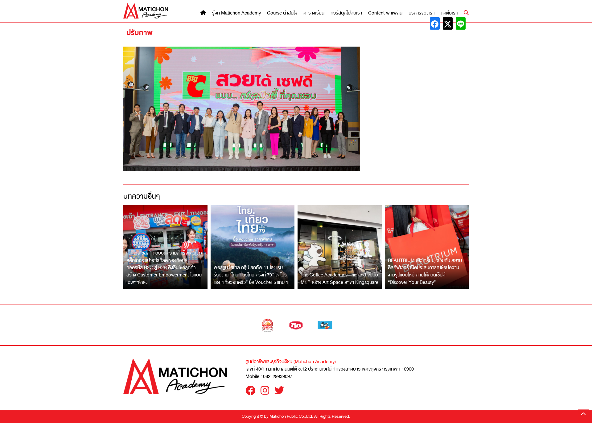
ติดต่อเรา (449, 13)
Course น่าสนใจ (282, 13)
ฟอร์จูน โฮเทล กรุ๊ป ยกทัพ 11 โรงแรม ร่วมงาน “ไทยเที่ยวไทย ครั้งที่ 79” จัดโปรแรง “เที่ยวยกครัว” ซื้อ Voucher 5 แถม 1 (251, 275)
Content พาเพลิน (385, 13)
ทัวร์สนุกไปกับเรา (346, 13)
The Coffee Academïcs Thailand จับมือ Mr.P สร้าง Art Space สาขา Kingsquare (339, 278)
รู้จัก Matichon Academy (236, 13)
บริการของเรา (421, 13)
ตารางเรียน (313, 13)
